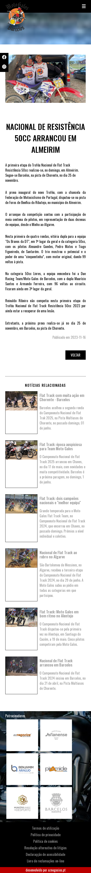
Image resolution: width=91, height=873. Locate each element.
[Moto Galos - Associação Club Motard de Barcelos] (26, 6)
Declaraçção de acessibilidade (45, 854)
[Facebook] (4, 57)
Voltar (75, 355)
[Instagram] (4, 67)
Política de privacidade (46, 834)
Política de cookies (45, 841)
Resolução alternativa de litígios (45, 847)
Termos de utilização (45, 828)
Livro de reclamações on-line (45, 860)
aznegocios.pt (57, 870)
